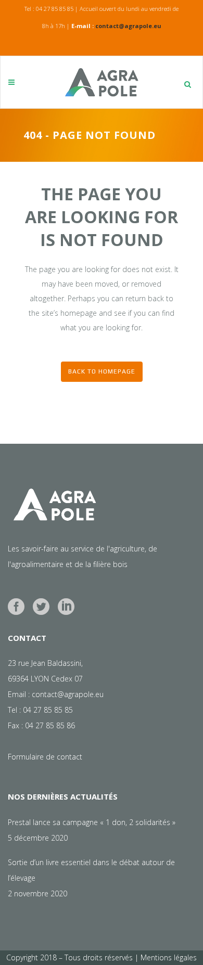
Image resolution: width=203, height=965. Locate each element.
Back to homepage (101, 371)
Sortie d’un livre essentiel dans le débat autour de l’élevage (91, 870)
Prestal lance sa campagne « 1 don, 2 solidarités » (91, 822)
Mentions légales (169, 957)
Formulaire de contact (45, 757)
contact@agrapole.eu (128, 26)
